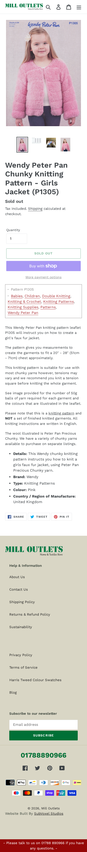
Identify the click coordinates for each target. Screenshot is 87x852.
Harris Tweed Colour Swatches (35, 680)
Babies (17, 296)
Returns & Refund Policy (29, 614)
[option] (22, 145)
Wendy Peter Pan (23, 312)
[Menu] (79, 7)
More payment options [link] (43, 277)
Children (32, 296)
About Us (17, 577)
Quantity (13, 230)
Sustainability (20, 627)
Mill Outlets (50, 808)
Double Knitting (56, 296)
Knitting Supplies (23, 307)
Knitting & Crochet (24, 301)
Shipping (35, 209)
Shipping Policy (22, 602)
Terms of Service (23, 667)
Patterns (48, 307)
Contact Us (18, 589)
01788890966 (43, 755)
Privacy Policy (20, 655)
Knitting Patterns (58, 301)
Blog (13, 692)
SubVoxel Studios (48, 813)
